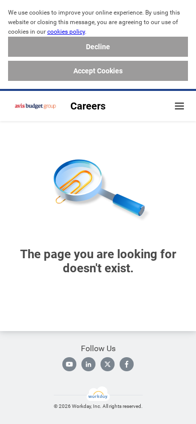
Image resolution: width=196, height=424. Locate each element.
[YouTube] (69, 364)
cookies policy (66, 31)
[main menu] (179, 106)
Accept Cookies (98, 71)
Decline (98, 47)
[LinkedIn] (88, 364)
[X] (108, 364)
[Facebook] (127, 364)
